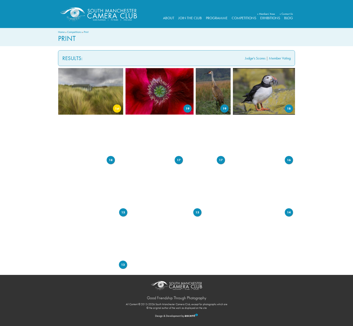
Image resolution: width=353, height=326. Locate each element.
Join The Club (190, 18)
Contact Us (287, 14)
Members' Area (267, 14)
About (168, 18)
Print (86, 32)
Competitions (244, 18)
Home (61, 32)
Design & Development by (170, 316)
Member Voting (280, 58)
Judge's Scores (255, 58)
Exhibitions (270, 18)
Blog (288, 18)
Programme (217, 18)
